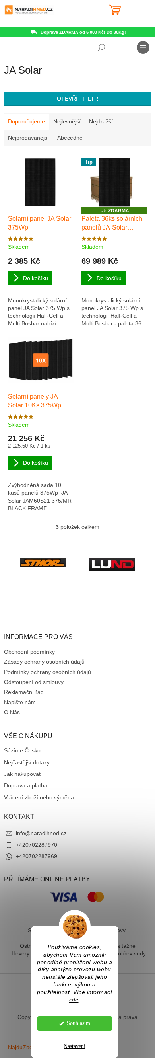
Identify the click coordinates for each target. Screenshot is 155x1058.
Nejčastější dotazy (27, 762)
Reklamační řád (24, 692)
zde (74, 1000)
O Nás (12, 712)
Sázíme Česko (22, 750)
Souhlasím (78, 1023)
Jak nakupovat (22, 774)
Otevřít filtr (77, 98)
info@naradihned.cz (41, 833)
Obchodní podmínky (29, 652)
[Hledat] (101, 47)
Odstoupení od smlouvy (34, 682)
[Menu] (143, 47)
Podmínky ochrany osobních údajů (47, 672)
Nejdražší (101, 121)
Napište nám (20, 702)
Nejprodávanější (28, 137)
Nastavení (74, 1046)
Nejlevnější (67, 121)
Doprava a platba (25, 785)
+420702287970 (36, 845)
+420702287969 (36, 856)
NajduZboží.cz (26, 1047)
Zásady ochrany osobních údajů (44, 662)
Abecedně (70, 137)
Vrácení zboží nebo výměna (39, 797)
